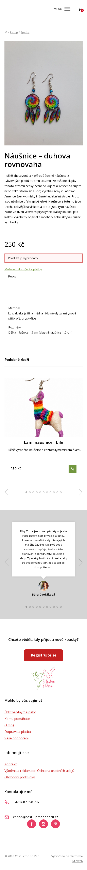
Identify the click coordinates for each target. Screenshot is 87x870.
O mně (9, 725)
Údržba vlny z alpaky (20, 712)
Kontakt (10, 764)
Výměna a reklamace (20, 770)
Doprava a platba (17, 731)
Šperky (25, 32)
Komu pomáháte (17, 718)
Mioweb (77, 861)
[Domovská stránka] (5, 32)
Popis (12, 276)
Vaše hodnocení (16, 738)
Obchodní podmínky (19, 777)
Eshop (14, 32)
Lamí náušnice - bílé (43, 442)
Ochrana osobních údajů (55, 770)
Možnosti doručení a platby (23, 269)
